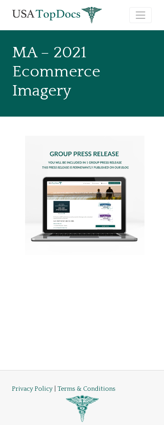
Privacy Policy (32, 388)
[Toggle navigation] (140, 15)
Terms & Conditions (86, 388)
